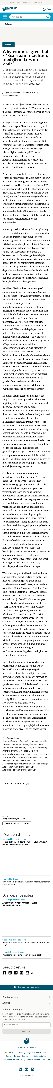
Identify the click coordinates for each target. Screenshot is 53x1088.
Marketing (8, 24)
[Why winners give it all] (11, 800)
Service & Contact (34, 1059)
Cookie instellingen (38, 1056)
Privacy (17, 1056)
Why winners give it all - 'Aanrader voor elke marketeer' (24, 843)
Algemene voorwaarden (36, 1053)
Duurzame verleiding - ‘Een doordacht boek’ (19, 904)
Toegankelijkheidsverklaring (14, 1059)
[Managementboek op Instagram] (32, 1069)
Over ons (47, 1059)
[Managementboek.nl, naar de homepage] (9, 11)
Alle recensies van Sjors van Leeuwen (19, 770)
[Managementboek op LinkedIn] (20, 1069)
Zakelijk (6, 1002)
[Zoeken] (48, 16)
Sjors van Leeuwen (12, 92)
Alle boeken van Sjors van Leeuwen (18, 767)
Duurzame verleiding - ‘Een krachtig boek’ (22, 955)
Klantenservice (10, 997)
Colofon (9, 1056)
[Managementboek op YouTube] (26, 1069)
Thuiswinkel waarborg (16, 1053)
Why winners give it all (14, 819)
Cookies (25, 1056)
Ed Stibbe (7, 237)
